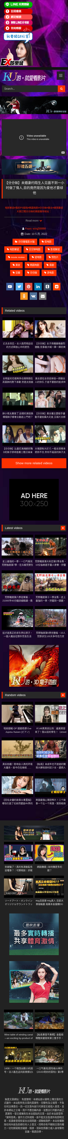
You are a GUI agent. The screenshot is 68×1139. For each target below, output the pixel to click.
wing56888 (39, 228)
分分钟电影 (34, 249)
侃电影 (48, 241)
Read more (32, 220)
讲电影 (50, 272)
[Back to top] (57, 1129)
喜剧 (51, 265)
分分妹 (33, 272)
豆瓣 (18, 272)
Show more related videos (34, 463)
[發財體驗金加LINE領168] (16, 65)
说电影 (38, 257)
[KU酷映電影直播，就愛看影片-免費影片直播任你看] (28, 77)
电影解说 (14, 249)
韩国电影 (34, 265)
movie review (18, 257)
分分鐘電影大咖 (26, 241)
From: (29, 228)
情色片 (54, 257)
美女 (18, 265)
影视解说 (55, 249)
